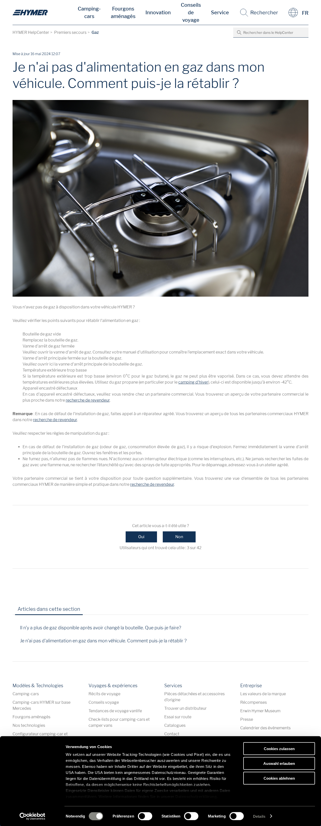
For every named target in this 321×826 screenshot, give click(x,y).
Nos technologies (29, 725)
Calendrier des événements (265, 728)
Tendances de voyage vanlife (115, 711)
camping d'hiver (193, 382)
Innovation (158, 13)
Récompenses (253, 702)
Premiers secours (70, 32)
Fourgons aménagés (123, 12)
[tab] (91, 610)
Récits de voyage (104, 693)
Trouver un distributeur (185, 708)
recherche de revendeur (88, 400)
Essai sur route (177, 717)
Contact (171, 734)
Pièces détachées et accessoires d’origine (194, 696)
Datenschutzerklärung (196, 796)
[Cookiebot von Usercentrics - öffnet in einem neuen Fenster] (32, 816)
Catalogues (175, 725)
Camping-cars (89, 12)
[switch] (145, 816)
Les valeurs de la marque (263, 693)
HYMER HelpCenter (31, 32)
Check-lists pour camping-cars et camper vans (119, 722)
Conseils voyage (104, 702)
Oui (141, 536)
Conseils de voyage (191, 12)
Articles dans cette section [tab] (49, 609)
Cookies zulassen (279, 749)
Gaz (95, 32)
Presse (246, 719)
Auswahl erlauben (279, 763)
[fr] (30, 12)
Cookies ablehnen (279, 778)
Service (220, 13)
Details (259, 816)
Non (179, 536)
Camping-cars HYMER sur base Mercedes (41, 705)
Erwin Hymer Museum (260, 711)
